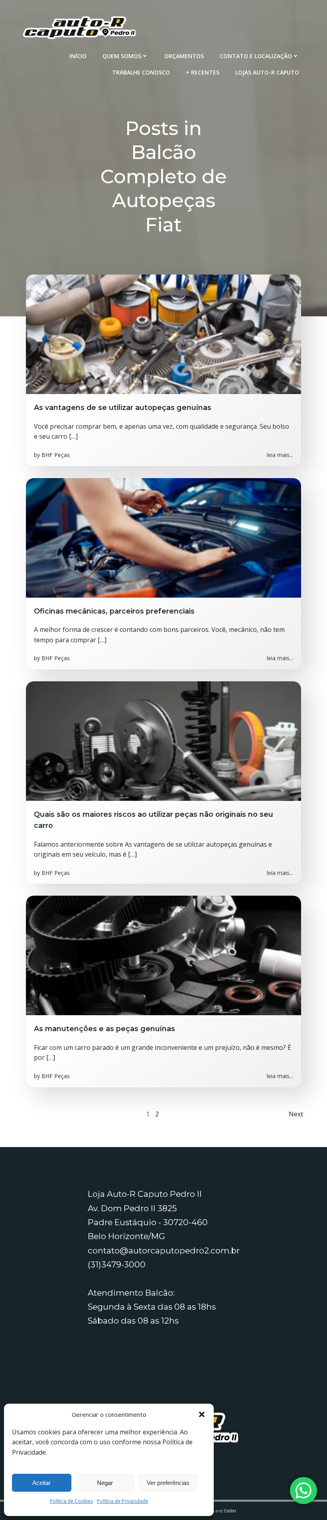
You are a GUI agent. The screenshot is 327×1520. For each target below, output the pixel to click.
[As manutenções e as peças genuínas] (163, 955)
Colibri (230, 1511)
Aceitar (41, 1482)
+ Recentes (202, 72)
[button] (202, 1414)
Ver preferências (168, 1482)
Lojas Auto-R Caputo (267, 72)
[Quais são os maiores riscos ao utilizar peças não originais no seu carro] (163, 740)
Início (78, 56)
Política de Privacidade (122, 1501)
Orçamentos (184, 56)
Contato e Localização (256, 56)
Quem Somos (121, 56)
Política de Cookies (71, 1501)
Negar (105, 1482)
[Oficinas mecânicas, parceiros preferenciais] (163, 537)
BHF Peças (55, 455)
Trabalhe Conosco (141, 72)
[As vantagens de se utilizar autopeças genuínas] (163, 333)
